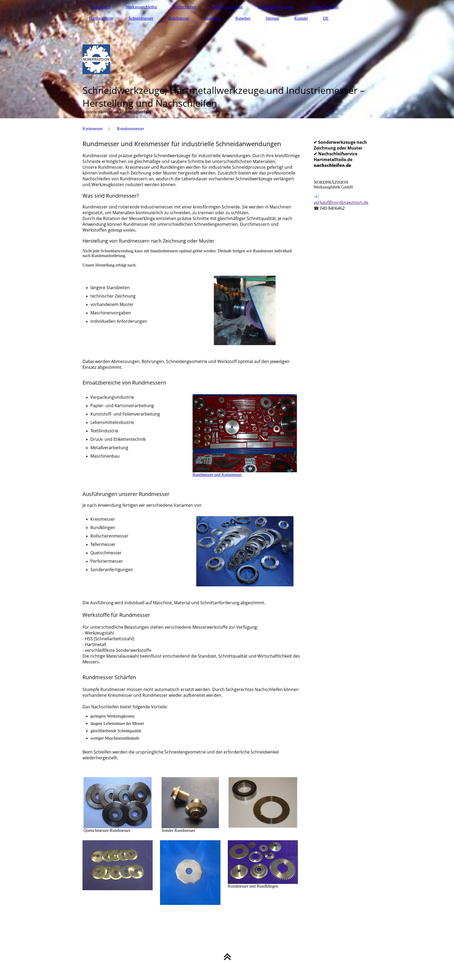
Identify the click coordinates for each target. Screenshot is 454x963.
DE (326, 18)
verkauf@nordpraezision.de (341, 202)
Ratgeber (242, 18)
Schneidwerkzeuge (227, 7)
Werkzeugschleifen (141, 7)
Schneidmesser (140, 18)
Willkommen (99, 7)
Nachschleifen (184, 7)
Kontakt (301, 18)
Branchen (212, 18)
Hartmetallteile (101, 18)
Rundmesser (178, 18)
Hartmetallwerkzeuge (275, 7)
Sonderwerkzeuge (324, 7)
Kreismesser (92, 128)
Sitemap (272, 18)
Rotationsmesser (130, 128)
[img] (227, 59)
